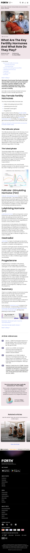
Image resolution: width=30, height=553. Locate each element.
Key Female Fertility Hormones (10, 63)
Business (4, 501)
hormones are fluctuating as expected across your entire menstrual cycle (14, 309)
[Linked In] (16, 524)
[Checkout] (25, 2)
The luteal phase (9, 66)
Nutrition (3, 512)
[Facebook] (3, 524)
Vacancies (4, 480)
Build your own (5, 518)
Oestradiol (6, 71)
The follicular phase (10, 64)
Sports (3, 516)
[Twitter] (7, 524)
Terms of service (5, 496)
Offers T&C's (4, 498)
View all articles (15, 444)
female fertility (22, 113)
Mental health (4, 514)
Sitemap (3, 485)
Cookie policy (4, 494)
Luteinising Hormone (7, 214)
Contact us (4, 478)
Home (2, 7)
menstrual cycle (14, 305)
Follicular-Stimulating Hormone (10, 196)
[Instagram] (12, 524)
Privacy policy (4, 492)
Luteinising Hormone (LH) (9, 69)
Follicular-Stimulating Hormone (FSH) (12, 68)
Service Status (5, 481)
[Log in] (22, 2)
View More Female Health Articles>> (11, 325)
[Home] (7, 2)
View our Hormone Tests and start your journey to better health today (14, 123)
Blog (5, 7)
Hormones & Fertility (6, 508)
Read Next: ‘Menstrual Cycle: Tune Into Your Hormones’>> (12, 321)
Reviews (3, 483)
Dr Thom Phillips (16, 54)
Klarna (3, 499)
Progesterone (6, 73)
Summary (5, 74)
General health (5, 510)
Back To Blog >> (6, 78)
